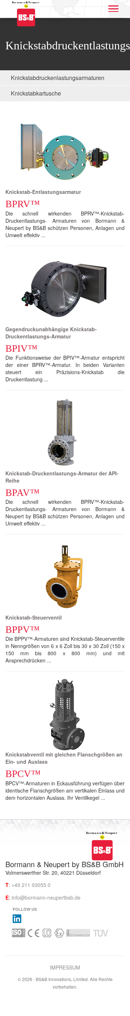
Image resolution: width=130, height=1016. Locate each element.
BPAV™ (22, 492)
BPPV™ (22, 629)
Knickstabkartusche (36, 93)
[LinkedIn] (17, 918)
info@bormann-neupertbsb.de (46, 897)
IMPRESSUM (65, 967)
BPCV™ (22, 773)
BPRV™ (22, 204)
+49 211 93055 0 (31, 884)
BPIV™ (21, 348)
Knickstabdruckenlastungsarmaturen (57, 78)
